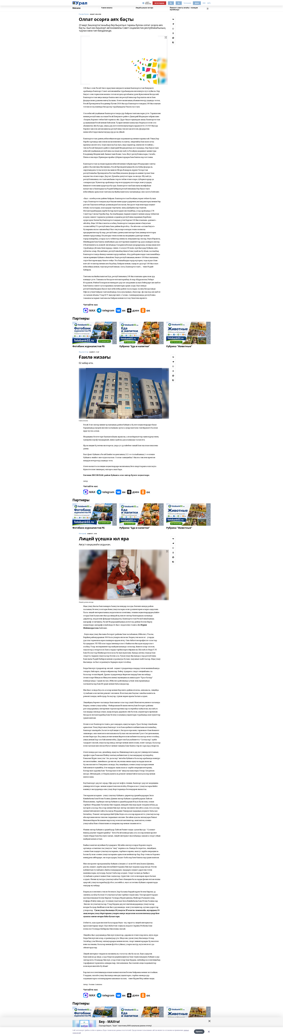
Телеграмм (187, 3)
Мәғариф (82, 534)
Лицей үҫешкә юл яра (144, 8)
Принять (199, 1031)
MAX (204, 3)
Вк (171, 3)
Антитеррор (159, 3)
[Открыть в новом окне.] (89, 310)
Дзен (197, 3)
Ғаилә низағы (106, 8)
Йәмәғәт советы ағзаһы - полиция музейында (184, 9)
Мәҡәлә (76, 8)
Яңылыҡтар (83, 352)
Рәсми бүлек (84, 14)
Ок (179, 3)
